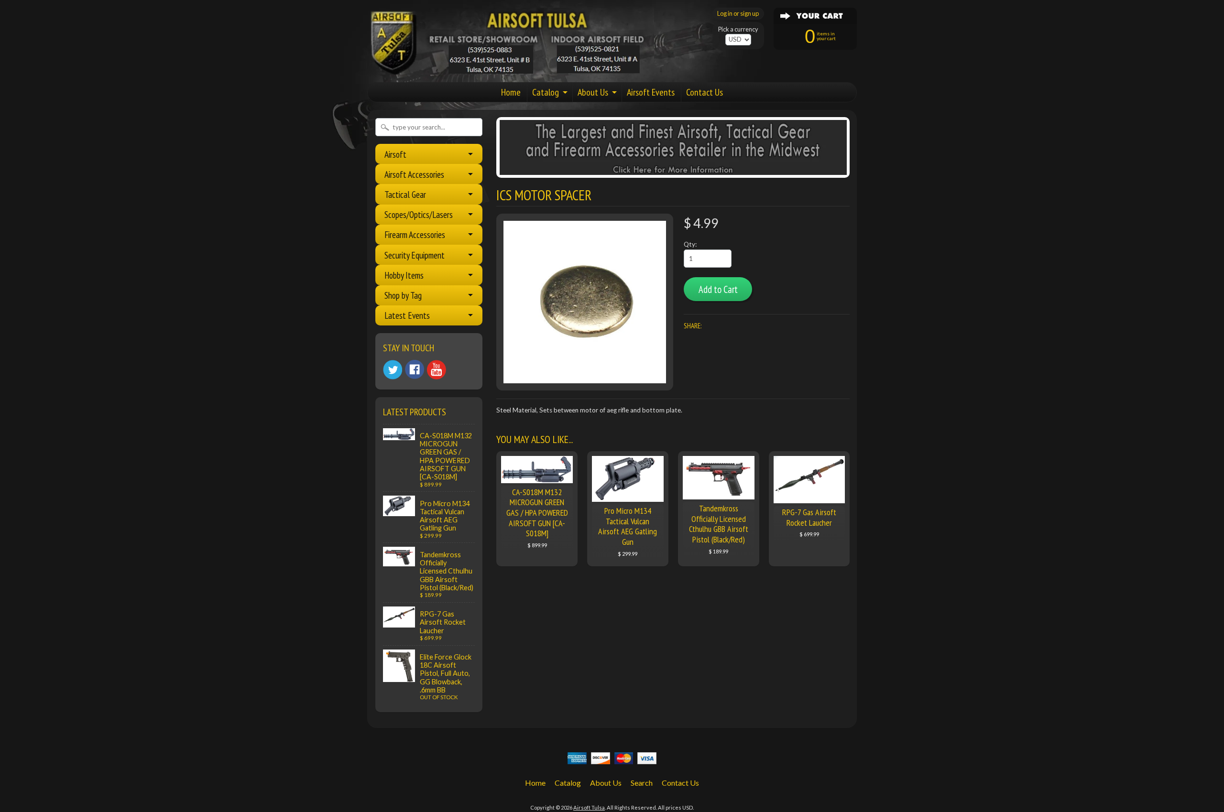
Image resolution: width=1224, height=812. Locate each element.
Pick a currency (738, 29)
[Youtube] (436, 369)
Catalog (545, 92)
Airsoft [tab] (395, 154)
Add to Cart (718, 289)
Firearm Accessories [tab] (414, 234)
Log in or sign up (738, 13)
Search (642, 782)
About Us (593, 92)
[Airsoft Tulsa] (510, 69)
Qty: (690, 244)
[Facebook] (414, 369)
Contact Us (704, 92)
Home (511, 92)
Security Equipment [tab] (414, 255)
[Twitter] (392, 369)
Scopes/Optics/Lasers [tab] (418, 214)
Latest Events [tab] (407, 315)
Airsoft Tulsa (589, 807)
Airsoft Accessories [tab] (414, 174)
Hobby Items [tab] (404, 275)
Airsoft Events (651, 92)
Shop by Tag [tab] (403, 295)
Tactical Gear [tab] (405, 194)
